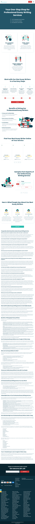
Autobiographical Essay (15, 501)
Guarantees (17, 479)
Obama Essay (25, 512)
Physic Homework (25, 506)
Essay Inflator (14, 518)
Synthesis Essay (14, 500)
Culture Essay (25, 501)
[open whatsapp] (1, 490)
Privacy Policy (6, 485)
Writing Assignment (4, 518)
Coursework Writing (4, 495)
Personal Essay (3, 501)
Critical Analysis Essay (4, 500)
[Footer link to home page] (5, 478)
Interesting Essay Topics (4, 494)
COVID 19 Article (14, 516)
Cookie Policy (10, 485)
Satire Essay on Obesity (26, 494)
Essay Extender (17, 484)
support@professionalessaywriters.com (27, 479)
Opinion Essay (3, 506)
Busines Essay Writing (15, 502)
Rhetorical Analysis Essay (4, 505)
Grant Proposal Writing (26, 493)
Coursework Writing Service (27, 491)
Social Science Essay (26, 495)
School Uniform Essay (26, 504)
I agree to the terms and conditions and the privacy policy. (12, 473)
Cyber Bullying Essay (26, 507)
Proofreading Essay (4, 515)
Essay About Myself (15, 512)
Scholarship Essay (3, 492)
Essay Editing (3, 514)
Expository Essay (3, 503)
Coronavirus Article (15, 517)
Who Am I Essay (14, 503)
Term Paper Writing (3, 493)
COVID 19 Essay (14, 513)
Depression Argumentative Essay (17, 494)
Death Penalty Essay (15, 506)
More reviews (17, 226)
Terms (2, 485)
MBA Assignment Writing (4, 517)
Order (30, 1)
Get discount (25, 471)
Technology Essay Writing (27, 513)
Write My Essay (14, 493)
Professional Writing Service (5, 516)
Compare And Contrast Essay (16, 505)
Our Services (17, 478)
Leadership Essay (25, 502)
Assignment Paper (3, 491)
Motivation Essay (25, 515)
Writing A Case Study (15, 491)
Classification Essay (15, 504)
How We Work (17, 480)
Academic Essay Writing (15, 492)
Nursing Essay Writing (26, 505)
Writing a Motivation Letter (27, 516)
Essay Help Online (3, 513)
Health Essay (25, 503)
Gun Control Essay (15, 507)
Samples (16, 483)
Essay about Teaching (15, 495)
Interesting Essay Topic (26, 492)
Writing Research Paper (4, 512)
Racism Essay (25, 500)
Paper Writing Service (4, 507)
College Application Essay (4, 502)
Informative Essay (3, 504)
